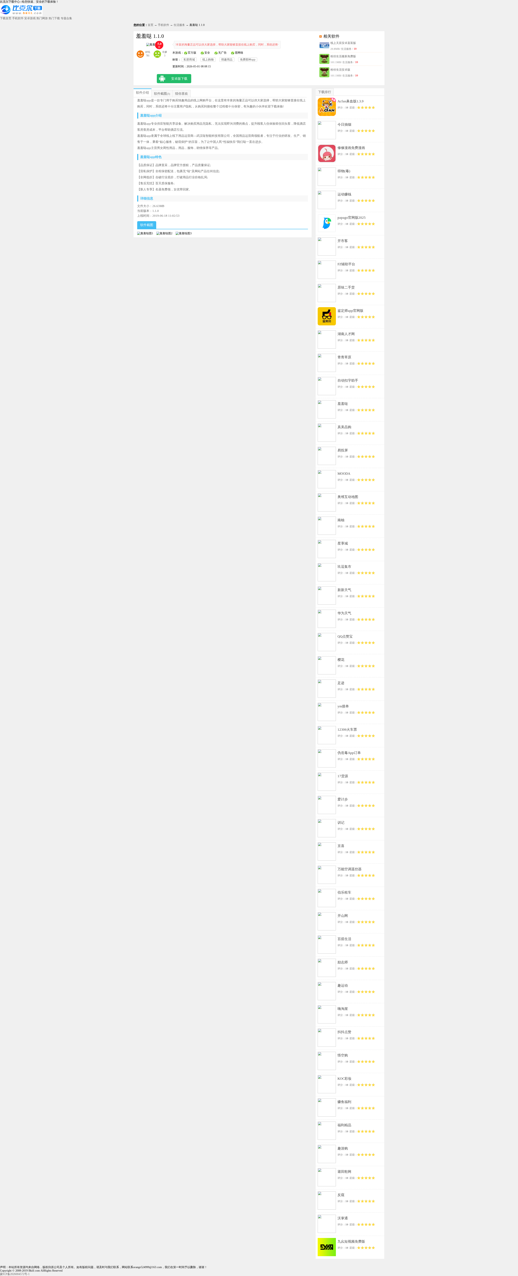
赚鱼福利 (344, 1102)
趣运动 (343, 985)
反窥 (341, 1195)
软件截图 (160, 93)
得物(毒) (344, 171)
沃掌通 (343, 1218)
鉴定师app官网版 (350, 311)
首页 (150, 25)
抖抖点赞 (344, 1032)
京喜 (341, 846)
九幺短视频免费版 (351, 1241)
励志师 (343, 962)
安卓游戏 (30, 18)
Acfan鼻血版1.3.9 (351, 101)
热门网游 (42, 18)
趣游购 (343, 1148)
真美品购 (344, 427)
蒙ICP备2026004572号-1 (15, 1274)
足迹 (341, 683)
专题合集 (66, 18)
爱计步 (343, 799)
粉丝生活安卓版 (340, 69)
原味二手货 (346, 287)
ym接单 (343, 706)
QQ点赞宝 (345, 636)
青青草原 (344, 357)
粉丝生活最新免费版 (343, 56)
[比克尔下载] (21, 14)
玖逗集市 (344, 567)
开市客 (343, 241)
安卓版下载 (179, 78)
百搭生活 (344, 939)
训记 (341, 823)
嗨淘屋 (343, 1009)
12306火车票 (347, 729)
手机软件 (17, 18)
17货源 (343, 776)
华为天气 (344, 613)
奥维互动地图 (348, 497)
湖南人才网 (346, 334)
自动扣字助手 (348, 380)
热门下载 (54, 18)
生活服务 (179, 25)
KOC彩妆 (344, 1079)
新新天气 (344, 590)
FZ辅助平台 (346, 264)
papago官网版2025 (352, 218)
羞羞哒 (343, 404)
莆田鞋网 (344, 1172)
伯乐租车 (344, 892)
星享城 (343, 543)
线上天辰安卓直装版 (343, 43)
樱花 (341, 660)
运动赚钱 (344, 194)
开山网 (343, 916)
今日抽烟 (344, 124)
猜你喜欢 (181, 93)
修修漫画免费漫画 (351, 148)
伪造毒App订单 (349, 753)
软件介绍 (142, 92)
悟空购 (343, 1055)
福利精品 (344, 1125)
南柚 (341, 520)
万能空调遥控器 (350, 869)
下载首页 (5, 18)
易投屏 (343, 450)
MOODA (344, 474)
